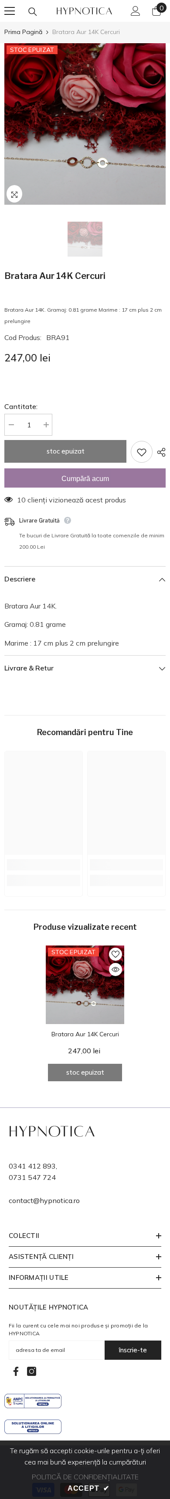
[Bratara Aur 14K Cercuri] (85, 984)
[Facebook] (16, 1371)
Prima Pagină (23, 32)
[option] (85, 124)
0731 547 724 (32, 1177)
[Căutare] (32, 12)
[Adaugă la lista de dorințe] (142, 452)
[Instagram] (31, 1371)
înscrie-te (133, 1350)
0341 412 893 (32, 1166)
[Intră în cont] (135, 11)
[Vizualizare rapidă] (115, 969)
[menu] (9, 11)
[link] (43, 864)
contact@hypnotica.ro (44, 1200)
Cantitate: (20, 406)
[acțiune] (159, 452)
